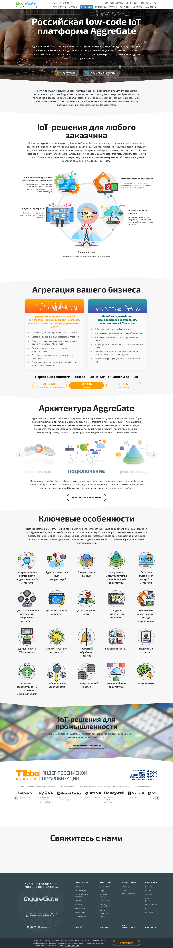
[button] (19, 454)
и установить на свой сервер (49, 385)
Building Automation (105, 905)
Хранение (79, 901)
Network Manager (103, 895)
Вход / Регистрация (129, 926)
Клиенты (137, 7)
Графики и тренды (116, 648)
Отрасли (73, 7)
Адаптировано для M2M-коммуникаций (57, 576)
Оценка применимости (128, 892)
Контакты (150, 927)
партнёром (123, 385)
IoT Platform (105, 887)
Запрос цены (129, 882)
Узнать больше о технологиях (86, 497)
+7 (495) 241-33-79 (63, 3)
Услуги (113, 7)
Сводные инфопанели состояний (116, 614)
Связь (77, 887)
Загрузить (119, 3)
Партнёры (125, 7)
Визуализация (81, 908)
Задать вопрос (109, 3)
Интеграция (80, 916)
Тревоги (85, 648)
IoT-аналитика (146, 683)
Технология (59, 7)
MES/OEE (104, 917)
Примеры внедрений (104, 73)
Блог (127, 3)
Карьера (149, 912)
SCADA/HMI (105, 901)
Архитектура (80, 891)
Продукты (86, 7)
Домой (79, 927)
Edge (102, 891)
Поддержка (101, 7)
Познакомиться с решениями (86, 745)
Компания (150, 7)
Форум (134, 3)
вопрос (86, 385)
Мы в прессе (151, 904)
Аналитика (79, 904)
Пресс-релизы (148, 899)
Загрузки (105, 927)
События (149, 894)
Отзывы (148, 891)
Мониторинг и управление (81, 895)
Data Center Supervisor (105, 912)
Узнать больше (72, 945)
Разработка (80, 912)
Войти (142, 3)
